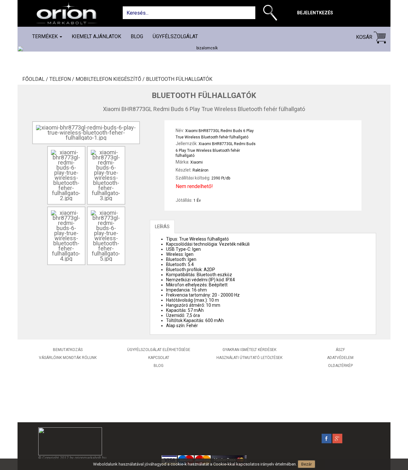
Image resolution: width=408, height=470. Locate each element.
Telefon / (62, 79)
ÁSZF (340, 349)
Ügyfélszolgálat (175, 36)
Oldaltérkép (340, 365)
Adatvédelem (340, 357)
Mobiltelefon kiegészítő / (111, 79)
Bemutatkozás (68, 349)
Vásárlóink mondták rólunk (68, 357)
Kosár (365, 37)
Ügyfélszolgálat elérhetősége (158, 349)
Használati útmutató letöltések (249, 357)
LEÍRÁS (162, 226)
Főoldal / (35, 79)
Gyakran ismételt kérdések (249, 349)
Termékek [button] (45, 36)
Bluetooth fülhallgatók (179, 79)
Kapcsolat (158, 357)
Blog (137, 36)
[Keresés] (272, 14)
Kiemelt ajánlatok (96, 36)
